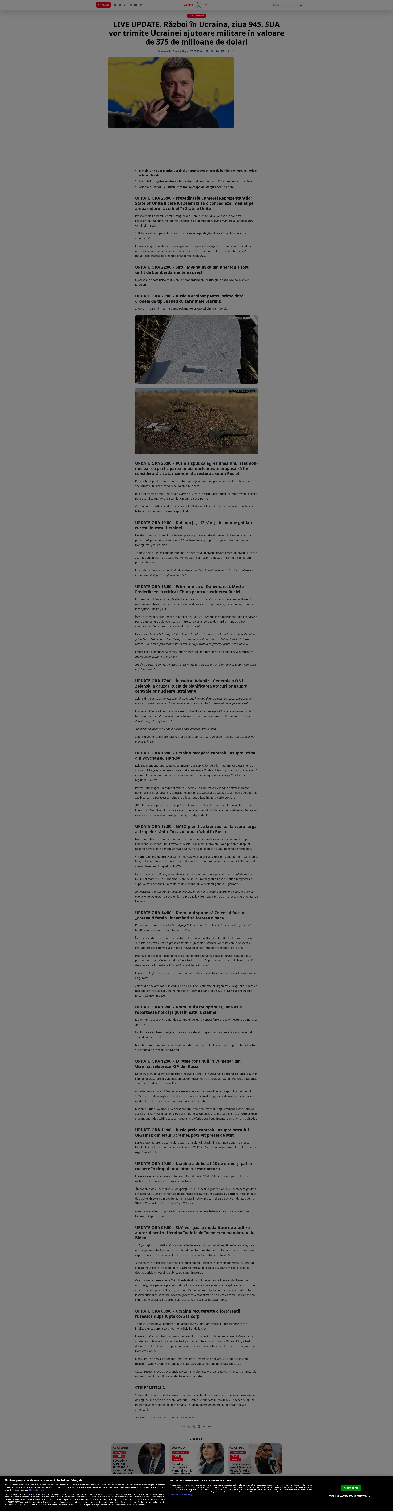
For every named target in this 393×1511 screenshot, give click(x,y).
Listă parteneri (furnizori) (181, 1495)
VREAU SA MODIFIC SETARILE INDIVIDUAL (350, 1496)
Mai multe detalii (36, 1490)
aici (155, 1499)
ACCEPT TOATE (351, 1488)
